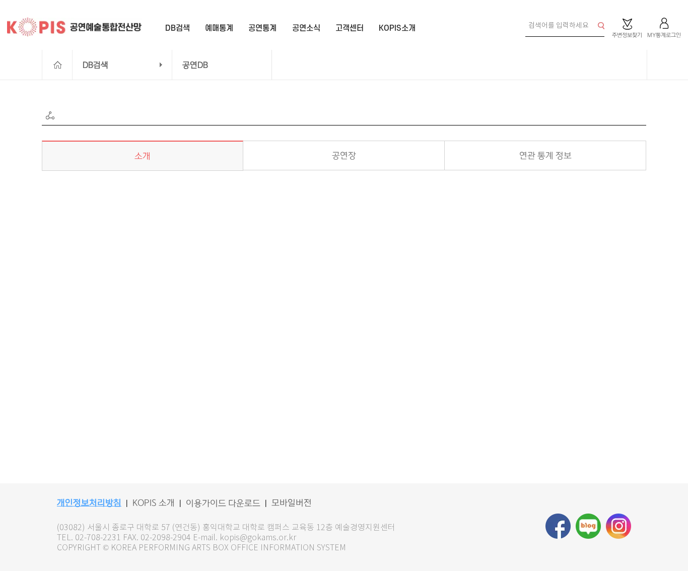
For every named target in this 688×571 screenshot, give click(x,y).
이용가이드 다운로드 (223, 503)
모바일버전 (291, 502)
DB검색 (95, 65)
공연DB (195, 65)
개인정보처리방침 (89, 502)
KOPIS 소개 (153, 502)
